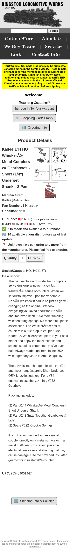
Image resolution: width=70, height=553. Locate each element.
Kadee (6, 200)
